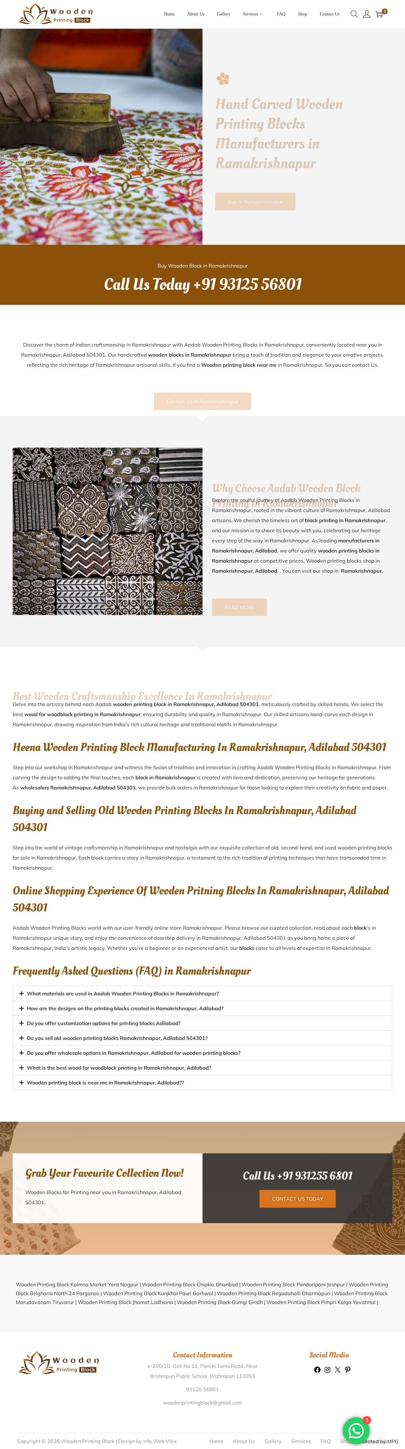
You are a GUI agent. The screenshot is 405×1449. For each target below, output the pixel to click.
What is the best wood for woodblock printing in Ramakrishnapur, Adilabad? (119, 1068)
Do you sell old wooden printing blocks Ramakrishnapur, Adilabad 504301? (117, 1038)
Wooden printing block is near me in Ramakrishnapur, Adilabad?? (105, 1082)
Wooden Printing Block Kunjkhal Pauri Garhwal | (160, 1293)
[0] (379, 14)
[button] (202, 993)
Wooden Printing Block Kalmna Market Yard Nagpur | (79, 1284)
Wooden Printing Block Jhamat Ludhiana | (127, 1302)
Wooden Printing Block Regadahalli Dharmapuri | (275, 1293)
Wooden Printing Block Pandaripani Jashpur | (295, 1284)
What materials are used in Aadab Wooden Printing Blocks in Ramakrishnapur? (123, 993)
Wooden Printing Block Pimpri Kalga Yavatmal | (322, 1302)
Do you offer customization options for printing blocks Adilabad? (103, 1023)
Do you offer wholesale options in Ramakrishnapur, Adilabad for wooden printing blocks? (133, 1053)
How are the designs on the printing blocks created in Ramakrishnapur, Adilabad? (125, 1008)
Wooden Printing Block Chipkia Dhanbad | (192, 1284)
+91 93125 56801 (247, 284)
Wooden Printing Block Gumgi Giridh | (221, 1302)
